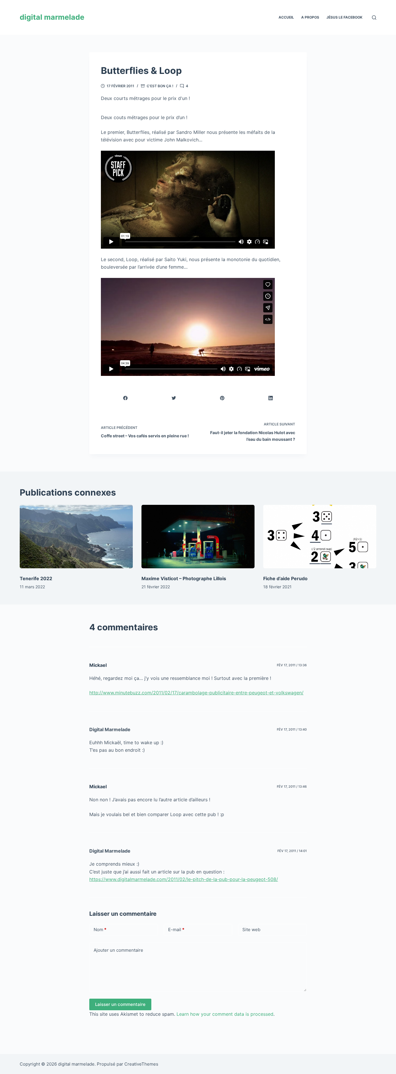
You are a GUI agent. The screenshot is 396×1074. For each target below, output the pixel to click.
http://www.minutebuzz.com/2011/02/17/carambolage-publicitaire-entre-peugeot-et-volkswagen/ (196, 693)
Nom (100, 929)
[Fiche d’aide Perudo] (319, 536)
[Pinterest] (222, 398)
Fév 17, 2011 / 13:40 (292, 729)
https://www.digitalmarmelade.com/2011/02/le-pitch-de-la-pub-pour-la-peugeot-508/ (183, 879)
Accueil (286, 17)
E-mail (176, 929)
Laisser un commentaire (120, 1004)
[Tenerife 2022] (76, 536)
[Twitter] (174, 398)
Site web (251, 929)
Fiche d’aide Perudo (285, 578)
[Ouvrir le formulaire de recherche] (374, 17)
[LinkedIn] (270, 398)
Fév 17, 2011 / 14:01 (292, 851)
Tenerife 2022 (36, 578)
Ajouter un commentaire (118, 950)
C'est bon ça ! (160, 86)
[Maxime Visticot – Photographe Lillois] (198, 536)
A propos (310, 17)
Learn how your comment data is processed (225, 1014)
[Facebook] (125, 398)
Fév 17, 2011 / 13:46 (292, 786)
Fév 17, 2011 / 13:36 (292, 665)
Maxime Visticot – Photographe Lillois (183, 578)
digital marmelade (52, 17)
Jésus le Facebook (344, 17)
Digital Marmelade (109, 729)
